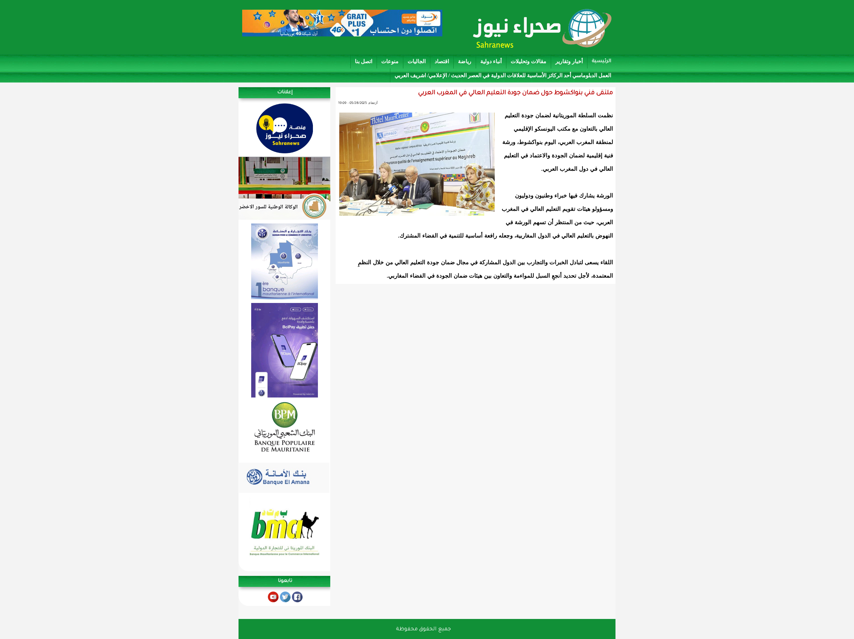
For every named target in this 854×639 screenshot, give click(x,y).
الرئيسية (601, 61)
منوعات (390, 61)
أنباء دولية (491, 61)
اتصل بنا (363, 61)
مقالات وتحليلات (528, 61)
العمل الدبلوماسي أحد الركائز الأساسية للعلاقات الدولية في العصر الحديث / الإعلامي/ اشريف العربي (503, 75)
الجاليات (417, 61)
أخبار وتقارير (569, 61)
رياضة (464, 61)
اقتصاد (442, 61)
